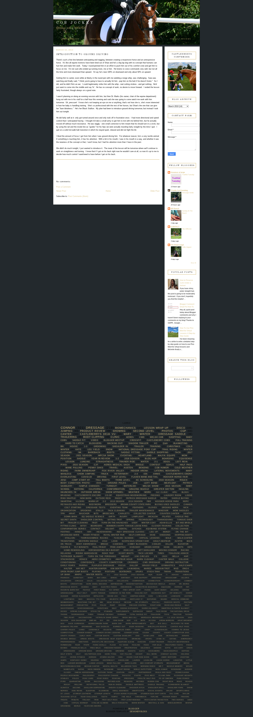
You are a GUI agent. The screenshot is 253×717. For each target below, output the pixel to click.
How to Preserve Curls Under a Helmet (186, 283)
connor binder (84, 632)
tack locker (145, 553)
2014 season (136, 501)
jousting (184, 657)
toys (166, 614)
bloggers (95, 443)
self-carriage (137, 535)
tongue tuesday (105, 614)
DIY (101, 620)
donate (185, 635)
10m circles (142, 556)
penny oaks (95, 468)
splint (169, 690)
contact (95, 529)
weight (125, 556)
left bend (150, 483)
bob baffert (141, 578)
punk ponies (183, 678)
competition (67, 632)
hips (190, 547)
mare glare (131, 663)
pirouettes (82, 605)
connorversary (172, 581)
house (74, 446)
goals (170, 465)
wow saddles (181, 510)
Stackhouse (68, 559)
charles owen (123, 629)
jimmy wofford (168, 657)
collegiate (122, 581)
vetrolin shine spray (107, 617)
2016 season (80, 465)
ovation (120, 672)
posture (110, 571)
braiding (66, 495)
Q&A (165, 443)
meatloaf (170, 483)
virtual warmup (80, 703)
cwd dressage (151, 562)
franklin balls (78, 648)
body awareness (86, 544)
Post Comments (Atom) (78, 196)
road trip (108, 553)
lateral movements (167, 471)
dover (172, 584)
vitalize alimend (100, 703)
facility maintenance (178, 642)
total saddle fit (138, 614)
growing (120, 651)
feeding (155, 495)
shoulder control (92, 520)
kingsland (123, 660)
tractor (177, 614)
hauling (184, 489)
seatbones (125, 571)
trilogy (86, 700)
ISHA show (118, 620)
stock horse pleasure (125, 693)
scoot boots (126, 553)
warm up (94, 501)
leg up (154, 532)
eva (99, 483)
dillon (169, 544)
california (95, 489)
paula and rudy (163, 672)
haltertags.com (93, 654)
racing (185, 550)
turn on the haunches (114, 523)
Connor (68, 427)
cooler (156, 544)
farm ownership (85, 471)
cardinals (94, 629)
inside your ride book (137, 657)
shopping (175, 437)
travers (185, 696)
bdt (152, 623)
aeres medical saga (117, 465)
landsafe (175, 596)
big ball (162, 623)
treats (64, 700)
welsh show (150, 486)
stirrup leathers (82, 693)
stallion (70, 538)
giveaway (135, 547)
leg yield (94, 449)
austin (178, 541)
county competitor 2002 (176, 632)
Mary (127, 434)
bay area (101, 578)
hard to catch (74, 443)
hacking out (115, 443)
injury (123, 516)
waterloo (130, 486)
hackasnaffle (171, 651)
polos (75, 678)
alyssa (152, 620)
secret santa (68, 520)
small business (120, 690)
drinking (136, 639)
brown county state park (136, 504)
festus (86, 590)
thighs (64, 614)
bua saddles (102, 626)
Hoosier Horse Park (167, 501)
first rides (99, 590)
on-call (156, 602)
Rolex (183, 480)
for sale (157, 645)
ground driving (104, 651)
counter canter (169, 513)
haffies (185, 651)
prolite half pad (146, 678)
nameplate (69, 669)
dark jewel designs (96, 584)
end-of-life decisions (103, 642)
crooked (133, 562)
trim (96, 700)
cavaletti (123, 513)
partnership (145, 672)
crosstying (76, 584)
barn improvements (136, 623)
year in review (100, 458)
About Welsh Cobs (122, 39)
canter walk (166, 559)
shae (152, 535)
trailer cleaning (78, 523)
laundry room (172, 495)
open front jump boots (74, 571)
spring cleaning (78, 611)
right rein (168, 681)
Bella (175, 556)
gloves (152, 507)
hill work (152, 654)
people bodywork (70, 675)
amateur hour (124, 559)
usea (190, 700)
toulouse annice (179, 553)
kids (151, 596)
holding (185, 654)
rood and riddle (173, 605)
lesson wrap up (156, 428)
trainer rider (170, 696)
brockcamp (171, 578)
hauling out (141, 593)
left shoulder (146, 550)
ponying (116, 678)
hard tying (110, 654)
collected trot (105, 581)
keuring (95, 660)
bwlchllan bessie (157, 626)
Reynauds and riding (73, 504)
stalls (100, 510)
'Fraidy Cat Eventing (179, 190)
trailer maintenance (141, 510)
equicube (166, 587)
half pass (186, 465)
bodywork (95, 504)
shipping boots (183, 535)
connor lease (131, 632)
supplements (122, 611)
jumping (66, 431)
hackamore (154, 651)
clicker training (161, 526)
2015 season (173, 486)
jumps (64, 660)
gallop (134, 565)
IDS (145, 474)
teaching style (68, 696)
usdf (134, 523)
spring (130, 520)
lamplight (138, 516)
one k (186, 568)
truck (104, 474)
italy (124, 596)
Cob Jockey (75, 23)
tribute (75, 700)
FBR (149, 501)
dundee (85, 587)
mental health (110, 666)
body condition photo (75, 483)
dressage (95, 427)
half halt (82, 593)
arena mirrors (166, 620)
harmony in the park (120, 593)
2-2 (104, 501)
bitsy (84, 526)
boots (111, 452)
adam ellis (166, 523)
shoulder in (120, 446)
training (155, 446)
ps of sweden (166, 678)
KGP (129, 620)
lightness (69, 599)
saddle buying (180, 498)
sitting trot (115, 520)
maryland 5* (136, 599)
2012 (104, 541)
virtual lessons (150, 538)
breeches (108, 513)
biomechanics (125, 428)
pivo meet (150, 675)
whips (78, 574)
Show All (193, 263)
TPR (63, 513)
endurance (126, 587)
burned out (119, 626)
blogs (185, 492)
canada (188, 504)
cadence (118, 544)
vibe (66, 703)
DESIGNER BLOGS (138, 711)
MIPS (143, 620)
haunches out (158, 593)
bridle (140, 465)
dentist (188, 513)
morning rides (148, 666)
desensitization (134, 584)
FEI (108, 620)
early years (68, 565)
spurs (139, 571)
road (179, 681)
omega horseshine (84, 672)
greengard (69, 651)
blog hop (151, 458)
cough (146, 632)
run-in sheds (115, 684)
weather (134, 492)
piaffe (137, 675)
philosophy (89, 675)
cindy (147, 629)
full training (184, 440)
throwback (140, 696)
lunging (85, 462)
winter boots (94, 574)
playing (96, 571)
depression (117, 584)
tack (178, 452)
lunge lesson (96, 663)
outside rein (103, 498)
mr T (161, 666)
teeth (104, 696)
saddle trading (156, 684)
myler (189, 666)
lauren (136, 660)
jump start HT (81, 480)
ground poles (117, 483)
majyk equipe (166, 455)
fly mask (123, 645)
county (156, 632)
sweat (149, 611)
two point (69, 617)
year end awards (92, 706)
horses (92, 657)
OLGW (159, 574)
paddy (118, 498)
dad (137, 635)
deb (160, 635)
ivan (155, 657)
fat (187, 587)
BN (62, 446)
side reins (77, 690)
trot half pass (109, 700)
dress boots (87, 639)
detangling (172, 635)
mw (101, 602)
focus (122, 565)
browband (87, 626)
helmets (178, 547)
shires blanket (150, 608)
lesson (70, 462)
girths (186, 590)
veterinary (121, 474)
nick (185, 507)
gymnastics (168, 565)
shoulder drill (156, 687)
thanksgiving (165, 520)
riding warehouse (86, 553)
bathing (79, 489)
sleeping (90, 690)
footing (65, 532)
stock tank (153, 571)
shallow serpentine (94, 687)
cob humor (162, 468)
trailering (69, 437)
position (66, 458)
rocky (67, 684)
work (147, 492)
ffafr (86, 645)
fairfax (83, 565)
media (186, 663)
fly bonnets (81, 547)
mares (147, 568)
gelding (175, 590)
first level (119, 477)
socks (64, 611)
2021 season (84, 455)
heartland (145, 455)
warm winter (138, 703)
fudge (148, 590)
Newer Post (61, 191)
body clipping (93, 437)
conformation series (73, 529)
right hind (155, 605)
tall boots (103, 480)
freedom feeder (112, 648)
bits (96, 513)
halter (68, 568)
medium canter (91, 666)
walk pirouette (120, 703)
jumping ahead (137, 596)
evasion (142, 642)
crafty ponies (68, 635)
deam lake (149, 635)
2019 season (166, 480)
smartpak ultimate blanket (175, 608)
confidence (87, 562)
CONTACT (175, 227)
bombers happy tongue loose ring (127, 526)
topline (154, 696)
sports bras (182, 690)
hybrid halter (107, 657)
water (145, 462)
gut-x (142, 651)
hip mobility (176, 593)
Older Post (154, 191)
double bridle (68, 639)
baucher (84, 513)
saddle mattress (135, 684)
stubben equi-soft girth (153, 693)
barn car (117, 623)
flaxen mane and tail (144, 477)
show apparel (114, 492)
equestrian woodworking (131, 495)
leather (188, 596)
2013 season (117, 501)
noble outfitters (143, 669)
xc (155, 443)
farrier (178, 587)
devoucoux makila (155, 584)
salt (187, 605)
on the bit (182, 532)
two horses (178, 700)
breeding (156, 578)
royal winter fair (114, 535)
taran (167, 571)
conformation (116, 489)
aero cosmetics (101, 559)
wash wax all (130, 617)
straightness (104, 462)
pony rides (102, 678)
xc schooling (144, 480)
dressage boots (69, 587)
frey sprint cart (132, 590)
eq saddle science (93, 516)
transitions (182, 571)
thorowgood (77, 614)
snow (109, 449)
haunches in (68, 492)
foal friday (99, 547)
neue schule (113, 602)
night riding (123, 669)
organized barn (70, 535)
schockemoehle (86, 608)
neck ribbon (94, 669)
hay (89, 532)
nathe (81, 669)
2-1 (156, 462)
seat (114, 608)
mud (176, 568)
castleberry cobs (158, 440)
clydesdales (161, 629)
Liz (135, 620)
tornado (121, 614)
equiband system (156, 529)
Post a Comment (63, 187)
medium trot (162, 568)
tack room (161, 611)
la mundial (134, 568)
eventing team (119, 507)
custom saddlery (123, 635)
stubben (108, 611)
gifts (168, 648)
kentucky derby (78, 660)
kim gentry (117, 568)
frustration (131, 648)
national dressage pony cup (137, 449)
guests (131, 651)
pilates (166, 516)
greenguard (67, 593)
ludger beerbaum (77, 663)
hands (78, 532)
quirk (87, 681)
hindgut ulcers (169, 654)
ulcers (80, 501)
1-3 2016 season (175, 617)
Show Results (151, 39)
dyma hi (161, 639)
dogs (167, 462)
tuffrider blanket (72, 556)
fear (77, 645)
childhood (66, 581)
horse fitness (77, 657)
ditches (136, 529)
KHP (186, 556)
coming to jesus (180, 629)
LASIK (115, 541)
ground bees (85, 651)
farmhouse (66, 645)
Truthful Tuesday (188, 174)
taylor (186, 693)
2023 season (137, 574)
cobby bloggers (137, 544)
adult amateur (161, 541)
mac (80, 599)
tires (161, 553)
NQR (150, 574)
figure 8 (65, 547)
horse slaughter (81, 596)
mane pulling (74, 468)
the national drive (179, 611)
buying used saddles (167, 504)
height (139, 654)
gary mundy (161, 590)
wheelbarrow (175, 703)
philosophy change (108, 675)
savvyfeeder (67, 608)
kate (78, 449)
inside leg (112, 596)
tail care (174, 693)
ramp (112, 605)
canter (66, 434)
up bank (65, 574)
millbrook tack (129, 666)
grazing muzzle (139, 489)
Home (108, 191)
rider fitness (91, 535)
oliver (67, 672)
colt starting (73, 507)
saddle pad (182, 516)
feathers (138, 507)
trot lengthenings (130, 700)
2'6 (155, 556)
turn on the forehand (102, 556)
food (146, 645)
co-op (108, 495)
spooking (86, 510)
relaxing (66, 553)
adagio (175, 574)
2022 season (120, 574)
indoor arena (139, 471)
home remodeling (74, 550)
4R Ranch (175, 209)
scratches (103, 608)
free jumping (118, 547)
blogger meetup (114, 440)
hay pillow (126, 654)
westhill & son (156, 703)
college (184, 559)
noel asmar (161, 669)
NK (80, 452)
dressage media (188, 193)
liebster (177, 660)
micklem (153, 516)
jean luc (128, 550)
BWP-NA (92, 620)
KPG (175, 492)
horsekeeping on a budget (104, 550)
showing (119, 431)
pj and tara (164, 675)
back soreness (76, 623)
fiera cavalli (99, 645)
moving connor (168, 550)
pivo (94, 605)
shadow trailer (138, 443)
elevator (183, 544)
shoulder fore (175, 687)
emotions (83, 642)
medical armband (180, 599)
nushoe (188, 669)
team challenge (89, 696)
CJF (96, 465)
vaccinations (85, 617)
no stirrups (141, 602)
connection (154, 581)
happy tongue (98, 593)
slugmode (104, 690)
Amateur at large (178, 172)
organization (68, 510)
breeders (111, 504)
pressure (129, 678)
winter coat (149, 523)
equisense (185, 458)
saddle (81, 458)
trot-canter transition (156, 700)
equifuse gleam (126, 642)
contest (155, 465)
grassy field (149, 565)
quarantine (75, 681)
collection (182, 526)
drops (149, 639)
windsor (163, 510)
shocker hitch (137, 687)
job (135, 483)
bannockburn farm (98, 623)
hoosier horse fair (175, 477)
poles (103, 605)
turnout (111, 486)
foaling (136, 645)
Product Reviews (180, 39)
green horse (152, 547)
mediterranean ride (71, 666)
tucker (188, 614)
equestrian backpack (147, 587)
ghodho (157, 648)
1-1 (108, 574)
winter (145, 434)
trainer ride (127, 462)
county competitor (111, 562)
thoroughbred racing (94, 538)
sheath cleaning (117, 687)
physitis (126, 675)
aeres (130, 437)
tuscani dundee (124, 538)
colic (90, 581)
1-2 (117, 458)
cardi (82, 629)
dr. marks (184, 584)
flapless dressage (103, 565)
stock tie (95, 611)
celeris (185, 578)
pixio (64, 465)
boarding (168, 458)
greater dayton (164, 489)
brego (104, 544)
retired (140, 681)
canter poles (68, 629)
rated (164, 498)
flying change (180, 529)
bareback (94, 452)
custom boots (102, 635)
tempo (114, 696)
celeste (107, 629)
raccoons (99, 681)
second (76, 687)
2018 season (131, 458)
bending (144, 468)
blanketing (180, 443)
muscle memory (175, 666)
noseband (176, 669)
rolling (78, 684)
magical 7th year (96, 599)
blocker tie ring (180, 623)
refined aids (114, 681)
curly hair (85, 635)
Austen (128, 468)
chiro (138, 629)
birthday (125, 578)
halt (78, 654)
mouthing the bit (87, 602)
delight (109, 529)
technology (146, 520)
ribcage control (138, 605)
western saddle (88, 541)
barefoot (78, 578)
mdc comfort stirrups (151, 663)
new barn (86, 498)
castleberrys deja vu (98, 434)
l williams (162, 596)
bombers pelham (69, 626)
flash (113, 645)
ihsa (120, 657)
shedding (165, 535)
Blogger (134, 709)
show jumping (86, 474)
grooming (100, 446)
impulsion (99, 596)
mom (184, 455)
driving (101, 477)
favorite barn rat (70, 590)
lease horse (163, 660)
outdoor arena (91, 492)
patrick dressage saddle (141, 498)
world (77, 706)
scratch (65, 687)
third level (123, 480)
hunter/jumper (98, 568)
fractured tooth (174, 645)
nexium (127, 602)
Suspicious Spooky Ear (135, 541)
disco (181, 428)
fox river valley (113, 471)
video (94, 440)
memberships (67, 602)
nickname (108, 669)
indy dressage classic (131, 532)
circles (79, 581)
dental (123, 529)
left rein (181, 462)
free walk (95, 648)
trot (94, 523)
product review (92, 431)
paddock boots (172, 602)
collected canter (144, 513)
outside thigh (105, 672)
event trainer (156, 642)
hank (167, 547)
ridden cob (153, 681)
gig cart (178, 648)
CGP (183, 431)
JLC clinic (162, 492)
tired (90, 614)
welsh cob (156, 437)
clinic (115, 437)
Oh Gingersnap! (177, 245)
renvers (128, 681)
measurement (173, 663)
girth (112, 516)
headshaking (104, 532)
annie (156, 474)
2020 (164, 556)
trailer (139, 446)
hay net (80, 568)
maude (164, 599)
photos (167, 431)
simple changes (89, 486)
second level (143, 431)
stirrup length (102, 693)
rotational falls (95, 684)
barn (90, 578)
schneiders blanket (178, 684)
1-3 (85, 446)
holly (63, 657)
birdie (114, 578)
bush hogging (136, 626)
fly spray (114, 590)
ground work (170, 507)
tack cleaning (116, 510)
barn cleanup (145, 559)
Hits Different (186, 229)
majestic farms (118, 599)
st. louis (65, 693)
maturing (151, 599)
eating (173, 639)
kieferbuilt (108, 660)
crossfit (135, 440)
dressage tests (95, 507)
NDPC (186, 501)
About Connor (70, 39)
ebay (95, 587)
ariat (72, 513)
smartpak (66, 501)
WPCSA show (106, 455)
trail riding (169, 449)
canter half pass (180, 626)
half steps (66, 654)
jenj (63, 480)
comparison (138, 581)
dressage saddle (172, 434)
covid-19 (87, 477)
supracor (138, 611)
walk (168, 538)
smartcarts (138, 690)
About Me (95, 39)
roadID (189, 681)
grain (189, 648)
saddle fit (79, 440)
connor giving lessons (108, 632)
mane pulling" (114, 663)
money (167, 532)
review (122, 605)
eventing (126, 455)
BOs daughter (79, 620)
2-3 (136, 474)
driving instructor (177, 562)
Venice (83, 559)
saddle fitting (130, 452)
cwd (141, 437)
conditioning (68, 562)
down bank (70, 516)
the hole (126, 696)
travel (113, 468)
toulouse (155, 614)
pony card (88, 678)
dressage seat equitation (113, 639)
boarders (96, 526)
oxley (132, 672)
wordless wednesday (152, 617)
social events (155, 690)
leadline (148, 660)
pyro (63, 681)
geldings (145, 648)
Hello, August (186, 247)
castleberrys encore (88, 495)
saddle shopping (157, 452)
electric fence (109, 587)
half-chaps (185, 565)
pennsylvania (182, 672)
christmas (173, 446)
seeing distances (129, 608)
